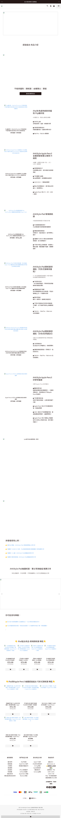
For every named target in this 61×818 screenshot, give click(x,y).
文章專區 (10, 766)
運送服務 (10, 768)
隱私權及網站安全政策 (9, 776)
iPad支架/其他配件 (37, 764)
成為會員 (10, 770)
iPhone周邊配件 (24, 770)
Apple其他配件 (37, 768)
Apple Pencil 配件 (23, 764)
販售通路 (10, 764)
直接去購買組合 (30, 94)
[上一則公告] (2, 1)
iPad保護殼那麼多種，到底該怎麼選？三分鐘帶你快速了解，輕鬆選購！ (27, 626)
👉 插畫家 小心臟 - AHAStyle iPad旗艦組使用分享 (19, 553)
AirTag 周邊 (37, 766)
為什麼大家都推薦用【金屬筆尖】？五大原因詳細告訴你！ (23, 622)
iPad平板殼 (23, 762)
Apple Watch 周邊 (23, 774)
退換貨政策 (10, 774)
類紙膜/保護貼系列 (23, 766)
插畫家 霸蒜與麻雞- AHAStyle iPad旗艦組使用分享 (21, 557)
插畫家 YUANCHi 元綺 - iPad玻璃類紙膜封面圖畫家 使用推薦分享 (25, 549)
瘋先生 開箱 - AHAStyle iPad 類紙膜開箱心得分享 (21, 545)
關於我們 (10, 762)
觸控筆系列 (37, 770)
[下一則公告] (59, 1)
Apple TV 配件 (37, 762)
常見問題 (10, 772)
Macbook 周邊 (23, 776)
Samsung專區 (37, 772)
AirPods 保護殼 (23, 772)
